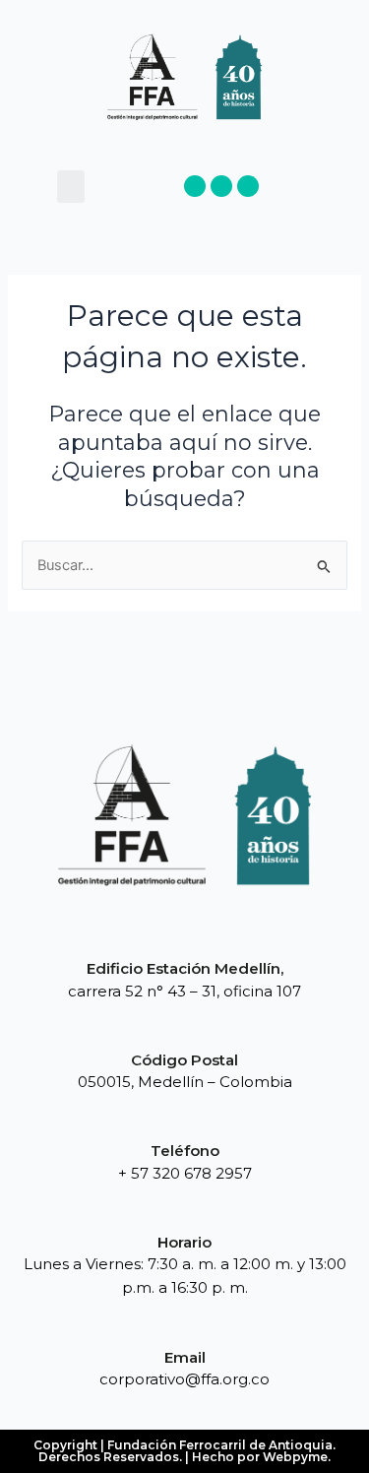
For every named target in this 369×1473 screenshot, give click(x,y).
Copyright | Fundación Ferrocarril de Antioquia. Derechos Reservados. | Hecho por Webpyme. (184, 1451)
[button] (71, 186)
